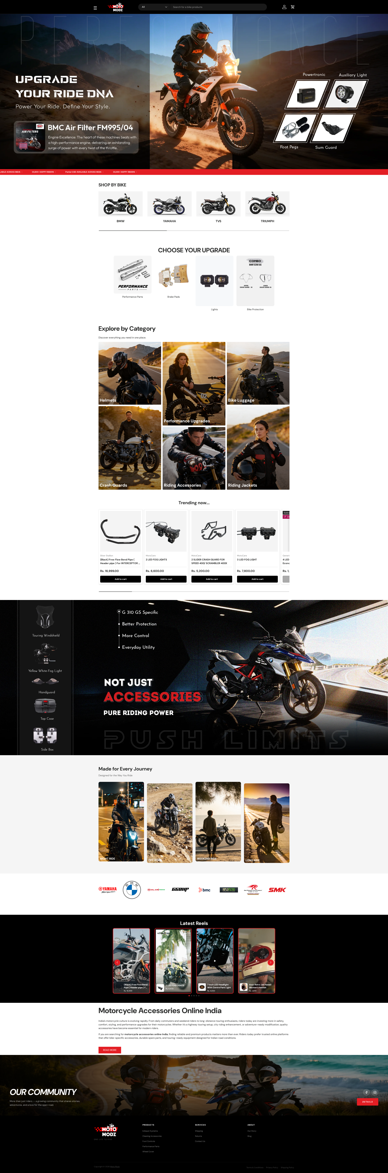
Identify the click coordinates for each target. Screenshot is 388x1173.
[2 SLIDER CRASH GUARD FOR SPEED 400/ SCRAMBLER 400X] (211, 531)
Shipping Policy (287, 1167)
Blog (249, 1136)
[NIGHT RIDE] (121, 783)
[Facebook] (366, 1092)
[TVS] (218, 204)
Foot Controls (148, 1141)
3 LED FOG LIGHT (247, 559)
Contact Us (200, 1141)
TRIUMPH (267, 221)
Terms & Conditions (254, 1167)
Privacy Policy (272, 1167)
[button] (292, 7)
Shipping (199, 1131)
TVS (218, 221)
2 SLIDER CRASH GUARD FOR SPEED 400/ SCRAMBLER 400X (209, 561)
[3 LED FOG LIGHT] (257, 531)
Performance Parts (150, 1146)
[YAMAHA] (169, 204)
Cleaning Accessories (152, 1136)
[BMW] (120, 204)
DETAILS (367, 1101)
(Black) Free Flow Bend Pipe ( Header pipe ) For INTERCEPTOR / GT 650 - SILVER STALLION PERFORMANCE (119, 565)
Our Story (252, 1131)
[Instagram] (375, 1092)
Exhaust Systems (150, 1131)
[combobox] (202, 7)
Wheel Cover (148, 1151)
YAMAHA (169, 221)
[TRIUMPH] (267, 204)
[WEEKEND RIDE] (218, 783)
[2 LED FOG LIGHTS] (166, 531)
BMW (120, 221)
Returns (198, 1136)
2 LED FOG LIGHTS (156, 559)
